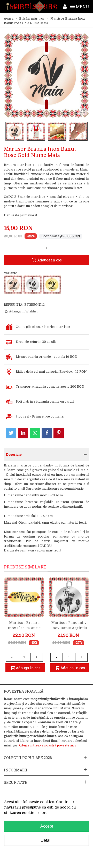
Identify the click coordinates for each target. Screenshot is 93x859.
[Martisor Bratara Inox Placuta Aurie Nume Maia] (24, 597)
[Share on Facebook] (47, 433)
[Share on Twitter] (11, 433)
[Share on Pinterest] (58, 433)
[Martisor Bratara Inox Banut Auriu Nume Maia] (52, 284)
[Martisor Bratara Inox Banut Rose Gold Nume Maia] (13, 284)
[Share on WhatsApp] (35, 433)
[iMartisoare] (32, 6)
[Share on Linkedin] (23, 433)
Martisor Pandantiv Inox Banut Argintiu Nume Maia (69, 627)
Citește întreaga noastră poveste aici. (47, 745)
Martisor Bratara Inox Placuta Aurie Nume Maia (24, 627)
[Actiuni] (65, 6)
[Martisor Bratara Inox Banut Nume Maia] (32, 284)
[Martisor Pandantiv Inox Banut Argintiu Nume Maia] (69, 597)
